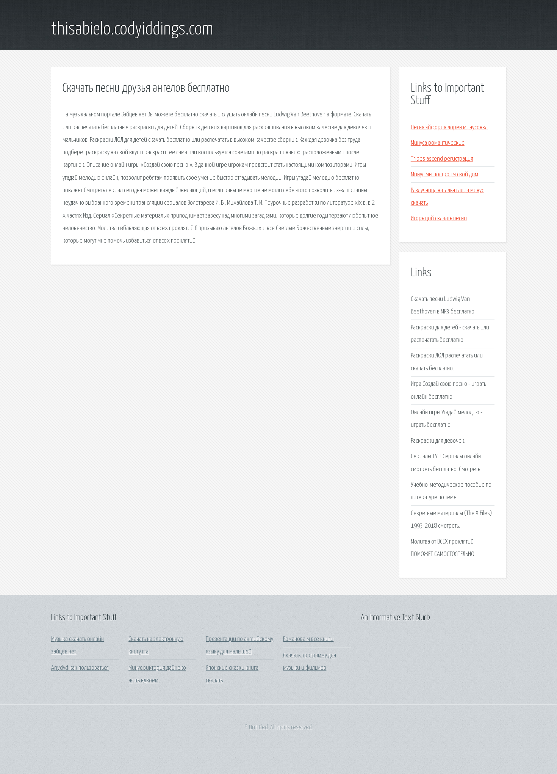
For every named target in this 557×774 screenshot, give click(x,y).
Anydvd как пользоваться (80, 668)
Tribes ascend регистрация (442, 159)
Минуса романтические (438, 143)
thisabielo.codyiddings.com (132, 29)
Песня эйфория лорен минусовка (449, 127)
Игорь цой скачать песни (439, 218)
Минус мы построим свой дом (444, 174)
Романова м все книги (308, 639)
